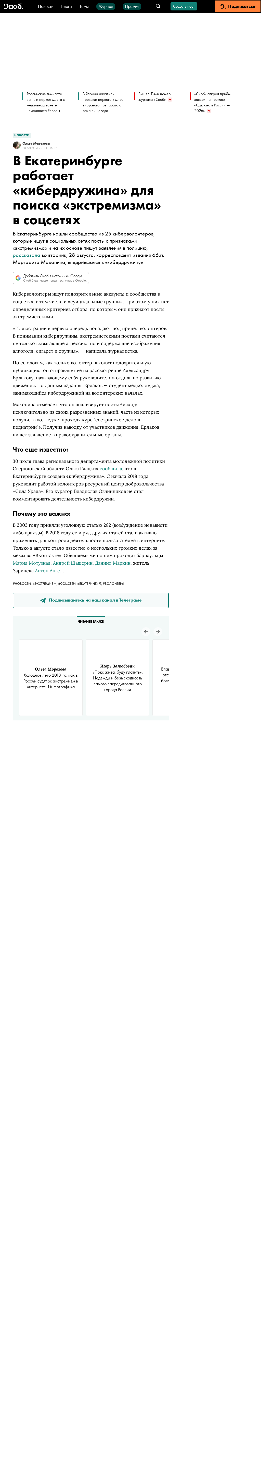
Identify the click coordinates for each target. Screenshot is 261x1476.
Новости (46, 6)
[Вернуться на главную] (13, 6)
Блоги (66, 6)
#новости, (22, 583)
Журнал (105, 6)
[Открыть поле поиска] (158, 6)
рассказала (26, 255)
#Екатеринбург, (90, 583)
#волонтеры (113, 583)
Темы (84, 6)
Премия (132, 6)
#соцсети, (67, 583)
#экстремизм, (45, 583)
